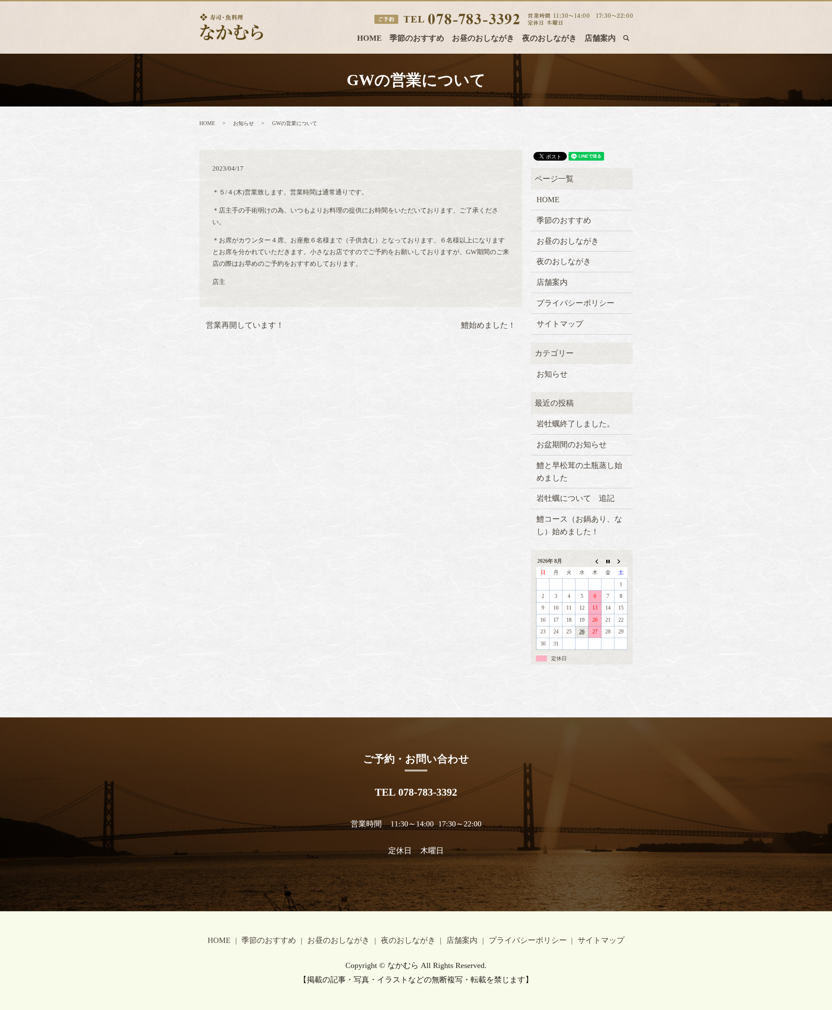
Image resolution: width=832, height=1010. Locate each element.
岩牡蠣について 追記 (575, 498)
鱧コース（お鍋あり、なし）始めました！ (579, 525)
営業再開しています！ (245, 325)
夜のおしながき (549, 38)
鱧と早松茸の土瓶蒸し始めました (579, 471)
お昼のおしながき (483, 38)
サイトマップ (559, 323)
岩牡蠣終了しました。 (575, 423)
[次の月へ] (620, 561)
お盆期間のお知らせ (571, 444)
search (631, 40)
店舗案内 (600, 38)
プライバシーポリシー (575, 303)
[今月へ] (607, 561)
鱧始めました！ (488, 325)
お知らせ (243, 123)
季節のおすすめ (417, 38)
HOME (369, 38)
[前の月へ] (594, 561)
